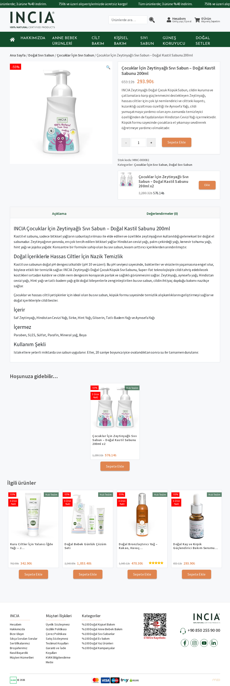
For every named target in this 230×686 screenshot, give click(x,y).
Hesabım (181, 19)
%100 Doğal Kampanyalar (98, 648)
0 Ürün (210, 19)
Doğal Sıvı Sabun (41, 55)
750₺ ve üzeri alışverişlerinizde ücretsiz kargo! (85, 4)
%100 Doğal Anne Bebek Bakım (102, 629)
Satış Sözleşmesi (57, 639)
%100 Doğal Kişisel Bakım (98, 624)
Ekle (207, 185)
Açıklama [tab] (59, 213)
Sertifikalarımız (20, 643)
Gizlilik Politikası (56, 629)
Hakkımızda (32, 38)
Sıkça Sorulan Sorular (24, 639)
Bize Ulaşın (17, 634)
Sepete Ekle (177, 142)
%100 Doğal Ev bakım (96, 639)
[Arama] (152, 20)
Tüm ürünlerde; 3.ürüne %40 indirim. (157, 4)
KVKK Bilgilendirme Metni (58, 659)
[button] (108, 68)
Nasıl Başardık (19, 653)
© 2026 (21, 680)
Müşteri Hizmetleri (22, 657)
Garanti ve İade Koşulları (56, 650)
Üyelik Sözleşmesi (58, 624)
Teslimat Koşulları (57, 643)
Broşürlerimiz (18, 648)
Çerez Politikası (56, 634)
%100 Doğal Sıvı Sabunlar (98, 634)
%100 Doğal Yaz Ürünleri (97, 643)
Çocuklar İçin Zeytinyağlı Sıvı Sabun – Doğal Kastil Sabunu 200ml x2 (164, 181)
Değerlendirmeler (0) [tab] (162, 213)
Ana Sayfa (18, 55)
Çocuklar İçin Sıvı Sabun (75, 55)
